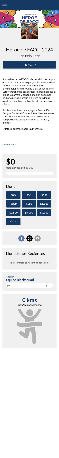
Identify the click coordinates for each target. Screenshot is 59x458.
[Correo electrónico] (37, 238)
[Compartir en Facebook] (21, 238)
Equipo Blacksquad (20, 280)
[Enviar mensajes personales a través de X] (29, 238)
